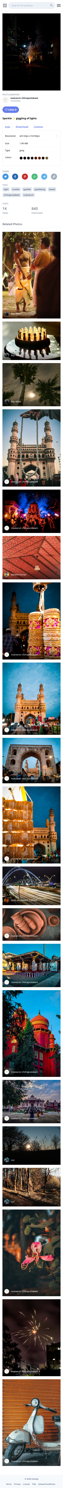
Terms (9, 1484)
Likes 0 (12, 109)
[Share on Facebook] (15, 177)
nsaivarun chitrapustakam (24, 98)
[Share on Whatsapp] (34, 177)
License (38, 127)
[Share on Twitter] (5, 177)
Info (7, 127)
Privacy (17, 1484)
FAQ (34, 1484)
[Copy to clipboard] (54, 177)
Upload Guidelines (46, 1484)
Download (22, 127)
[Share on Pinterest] (25, 177)
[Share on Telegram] (44, 177)
